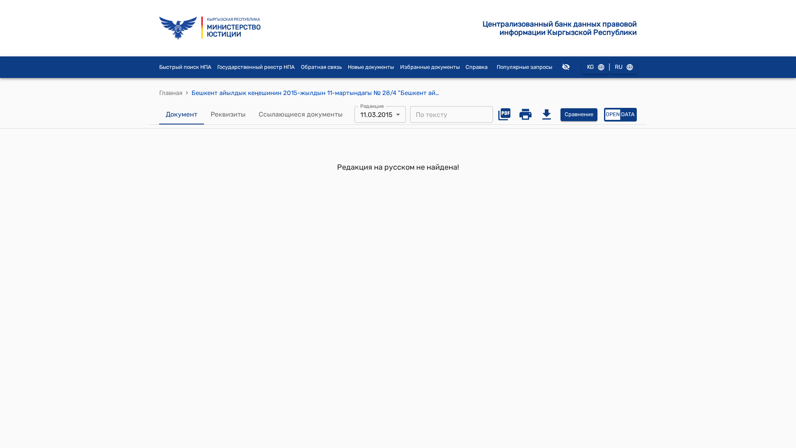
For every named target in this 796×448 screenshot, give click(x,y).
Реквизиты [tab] (228, 114)
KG (590, 67)
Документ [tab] (181, 114)
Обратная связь (321, 67)
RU (619, 67)
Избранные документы (430, 67)
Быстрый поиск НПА (185, 67)
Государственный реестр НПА (256, 67)
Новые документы (371, 67)
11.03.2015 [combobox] (376, 115)
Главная (170, 93)
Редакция (372, 106)
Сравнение (579, 114)
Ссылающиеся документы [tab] (300, 114)
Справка (477, 67)
